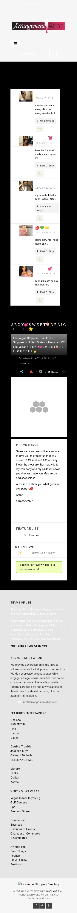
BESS (14, 773)
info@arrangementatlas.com (33, 3)
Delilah (14, 777)
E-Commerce (18, 838)
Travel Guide (18, 860)
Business (16, 824)
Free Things (18, 851)
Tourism (15, 855)
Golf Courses (18, 802)
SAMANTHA (18, 724)
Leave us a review (43, 553)
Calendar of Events (22, 829)
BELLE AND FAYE (21, 760)
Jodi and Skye (19, 751)
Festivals (16, 864)
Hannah (15, 733)
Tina (13, 729)
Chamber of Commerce (25, 833)
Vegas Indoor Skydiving (25, 798)
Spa (13, 807)
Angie (41, 93)
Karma (14, 782)
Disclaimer (52, 891)
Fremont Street (20, 811)
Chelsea (15, 720)
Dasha (14, 737)
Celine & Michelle (21, 755)
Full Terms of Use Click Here (28, 645)
